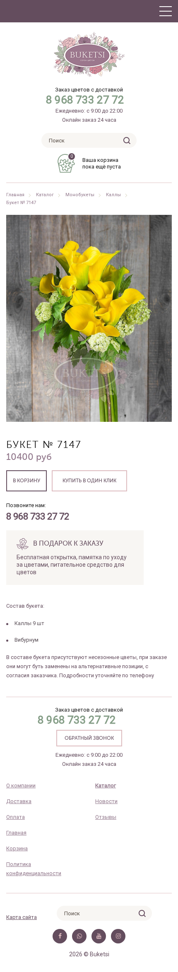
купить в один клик (89, 481)
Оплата (15, 817)
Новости (106, 801)
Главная (15, 194)
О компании (21, 785)
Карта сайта (21, 917)
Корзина (17, 848)
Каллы (113, 194)
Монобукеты (79, 194)
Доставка (18, 801)
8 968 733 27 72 (85, 99)
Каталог (45, 194)
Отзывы (105, 817)
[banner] (89, 54)
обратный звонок (89, 738)
